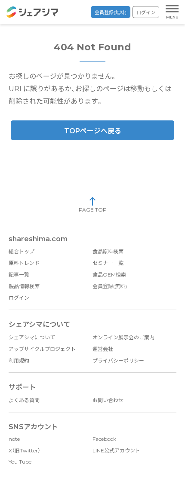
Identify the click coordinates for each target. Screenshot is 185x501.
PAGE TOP (93, 209)
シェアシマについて (32, 337)
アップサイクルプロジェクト (42, 349)
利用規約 (19, 360)
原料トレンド (24, 263)
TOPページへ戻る (92, 131)
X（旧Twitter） (24, 450)
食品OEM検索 (109, 274)
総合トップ (21, 251)
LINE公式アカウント (116, 450)
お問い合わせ (107, 400)
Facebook (104, 439)
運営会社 (102, 349)
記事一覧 (19, 274)
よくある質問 (24, 400)
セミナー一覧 (107, 263)
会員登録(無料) (110, 12)
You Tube (20, 461)
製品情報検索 (24, 286)
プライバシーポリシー (118, 360)
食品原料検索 (107, 251)
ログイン (145, 12)
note (14, 439)
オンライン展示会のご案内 (123, 337)
